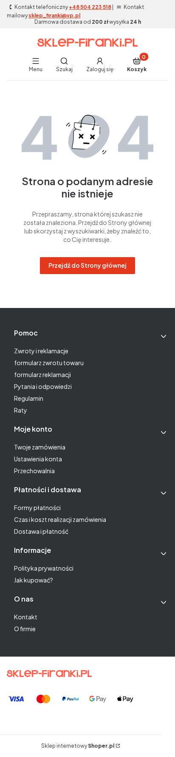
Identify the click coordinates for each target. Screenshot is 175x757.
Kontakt (25, 617)
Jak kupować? (33, 580)
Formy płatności (37, 507)
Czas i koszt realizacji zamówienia (60, 519)
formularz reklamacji (42, 374)
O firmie (25, 628)
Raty (20, 410)
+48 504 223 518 (90, 7)
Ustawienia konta (38, 459)
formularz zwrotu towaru (49, 362)
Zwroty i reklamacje (41, 351)
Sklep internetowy (77, 746)
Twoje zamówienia (39, 447)
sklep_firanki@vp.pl (54, 15)
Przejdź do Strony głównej (87, 265)
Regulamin (28, 398)
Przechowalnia (34, 470)
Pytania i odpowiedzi (43, 386)
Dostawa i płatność (41, 531)
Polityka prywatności (43, 568)
